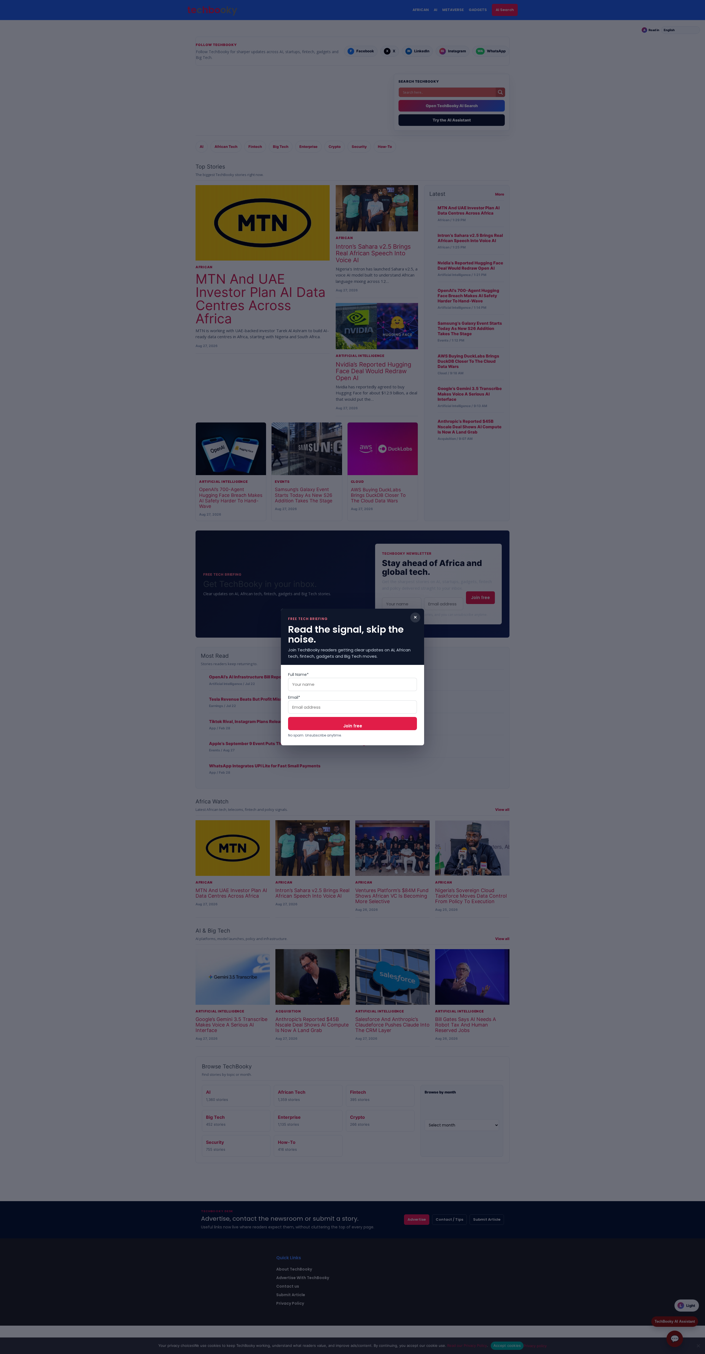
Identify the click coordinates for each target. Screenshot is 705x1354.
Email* (294, 697)
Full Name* (298, 674)
